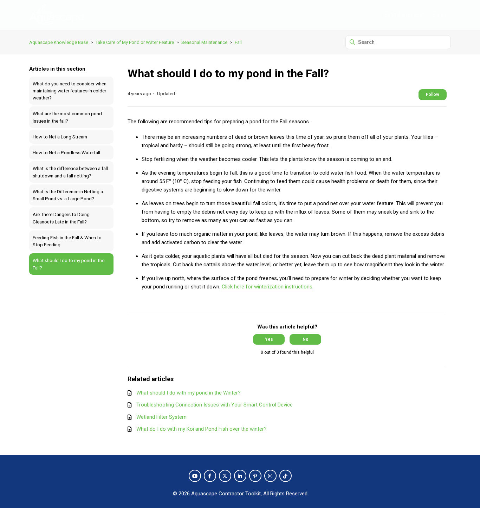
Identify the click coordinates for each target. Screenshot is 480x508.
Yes (269, 339)
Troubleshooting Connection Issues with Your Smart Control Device (214, 405)
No (306, 339)
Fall (238, 42)
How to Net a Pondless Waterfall (66, 152)
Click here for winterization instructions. (267, 287)
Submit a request (404, 15)
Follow (432, 94)
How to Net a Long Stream (60, 136)
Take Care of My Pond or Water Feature (135, 42)
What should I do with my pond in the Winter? (188, 393)
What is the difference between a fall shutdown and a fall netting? (70, 171)
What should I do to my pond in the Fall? (68, 264)
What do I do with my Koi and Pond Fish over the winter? (201, 429)
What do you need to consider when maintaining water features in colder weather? (69, 91)
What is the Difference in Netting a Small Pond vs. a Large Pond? (68, 195)
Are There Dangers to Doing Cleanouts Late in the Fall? (61, 217)
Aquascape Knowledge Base (58, 42)
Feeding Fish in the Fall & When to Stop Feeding (67, 241)
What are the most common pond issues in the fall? (67, 117)
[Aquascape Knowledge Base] (57, 14)
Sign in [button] (439, 15)
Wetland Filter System (161, 417)
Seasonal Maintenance (204, 42)
